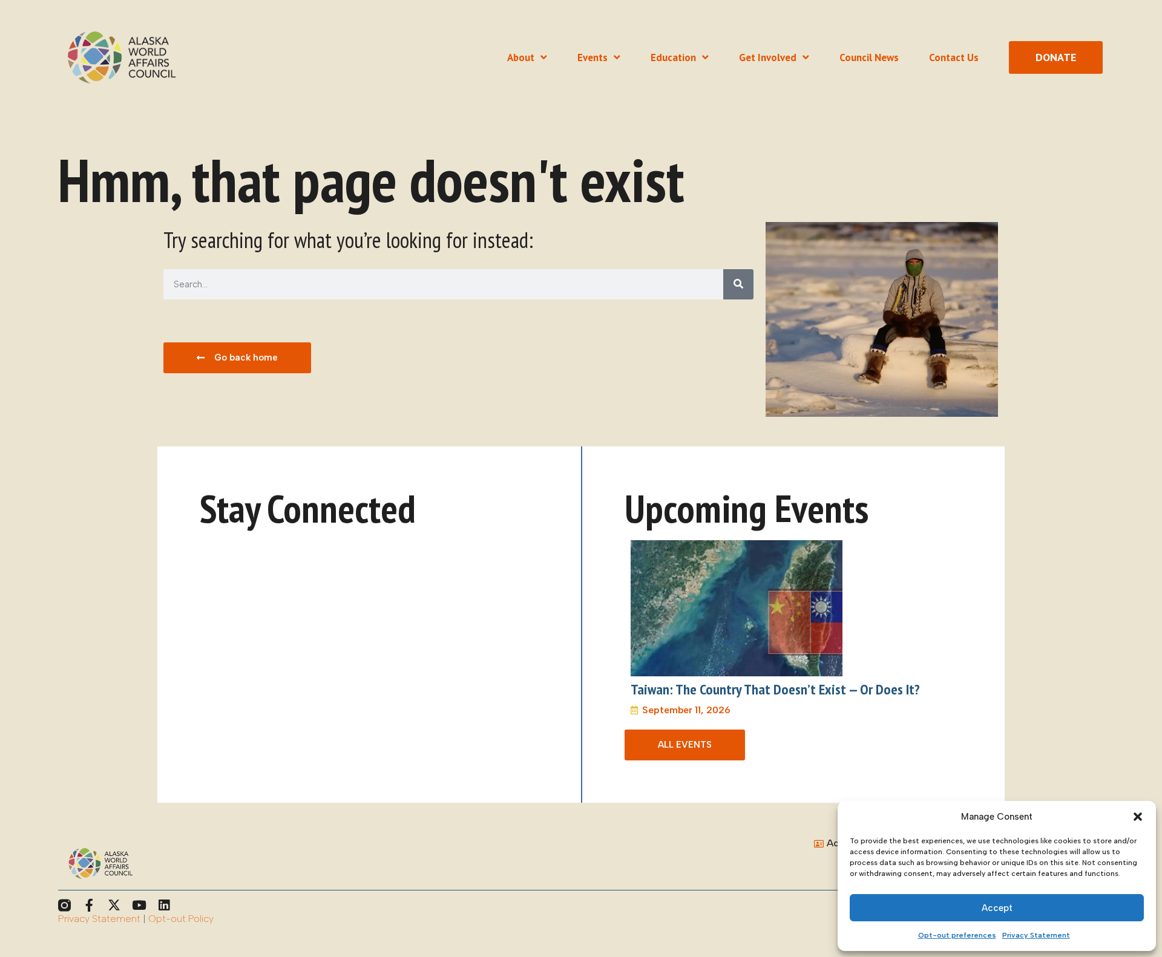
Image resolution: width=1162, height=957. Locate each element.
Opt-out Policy (181, 918)
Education (673, 57)
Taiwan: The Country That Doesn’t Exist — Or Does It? (775, 689)
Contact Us (954, 57)
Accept (997, 908)
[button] (1138, 817)
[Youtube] (139, 905)
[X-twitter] (114, 905)
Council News (869, 57)
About (520, 57)
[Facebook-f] (89, 905)
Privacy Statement (1036, 935)
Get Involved (767, 57)
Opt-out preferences (957, 935)
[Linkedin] (163, 905)
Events (592, 57)
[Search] (738, 284)
